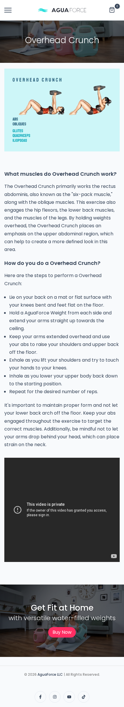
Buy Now (62, 632)
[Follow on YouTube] (69, 697)
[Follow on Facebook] (40, 697)
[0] (112, 10)
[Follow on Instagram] (55, 697)
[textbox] (62, 367)
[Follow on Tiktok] (83, 697)
